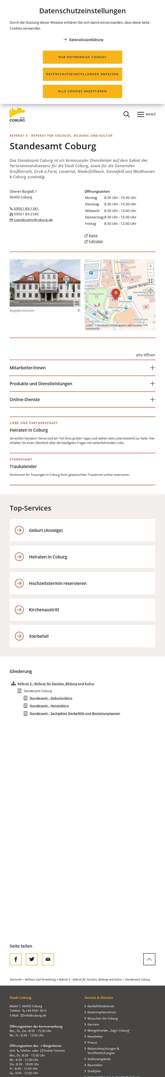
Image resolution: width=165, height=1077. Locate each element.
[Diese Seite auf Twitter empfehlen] (32, 959)
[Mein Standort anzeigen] (150, 291)
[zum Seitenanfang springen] (149, 959)
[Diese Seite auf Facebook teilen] (16, 959)
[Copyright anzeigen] (76, 310)
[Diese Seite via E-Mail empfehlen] (48, 959)
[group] (120, 294)
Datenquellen (93, 328)
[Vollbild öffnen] (150, 281)
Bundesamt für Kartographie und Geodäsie (119, 325)
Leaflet (89, 325)
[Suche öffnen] (126, 114)
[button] (45, 283)
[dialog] (82, 52)
